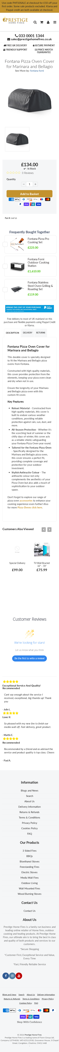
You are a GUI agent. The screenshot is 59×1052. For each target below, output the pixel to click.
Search (29, 795)
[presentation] (44, 529)
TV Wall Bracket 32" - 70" (42, 564)
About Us (29, 801)
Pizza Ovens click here (30, 507)
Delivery (27, 332)
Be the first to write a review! (29, 658)
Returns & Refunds (29, 812)
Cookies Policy (29, 828)
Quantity (11, 179)
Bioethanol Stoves (29, 861)
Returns (40, 332)
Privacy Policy (29, 822)
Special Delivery (17, 563)
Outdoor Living (29, 883)
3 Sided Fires (30, 850)
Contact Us (30, 910)
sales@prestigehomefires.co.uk (31, 39)
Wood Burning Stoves (29, 893)
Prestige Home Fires (33, 1035)
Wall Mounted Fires (29, 888)
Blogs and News (29, 790)
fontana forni (37, 70)
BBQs (29, 856)
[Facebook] (5, 976)
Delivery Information (29, 806)
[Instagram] (12, 976)
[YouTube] (19, 976)
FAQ (29, 833)
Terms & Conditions (29, 817)
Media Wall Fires (29, 877)
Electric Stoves (29, 872)
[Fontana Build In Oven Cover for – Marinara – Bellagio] (29, 100)
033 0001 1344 (31, 35)
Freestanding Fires (29, 866)
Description (12, 333)
